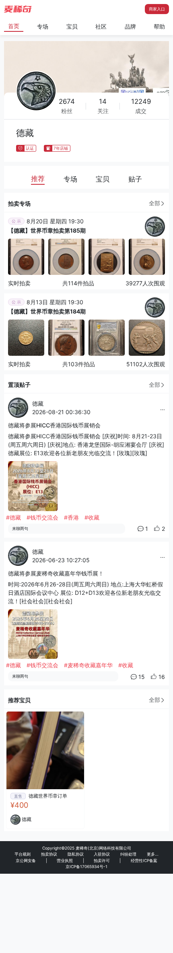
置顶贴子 (19, 384)
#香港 (71, 517)
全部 (154, 203)
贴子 (135, 179)
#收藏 (91, 517)
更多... (153, 854)
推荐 (38, 179)
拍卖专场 (19, 203)
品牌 (130, 26)
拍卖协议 (49, 854)
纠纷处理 (128, 854)
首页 (13, 26)
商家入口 (157, 8)
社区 (101, 26)
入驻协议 (102, 854)
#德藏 (13, 517)
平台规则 (22, 854)
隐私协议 (76, 854)
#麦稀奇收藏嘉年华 (88, 665)
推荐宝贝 (19, 700)
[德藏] (155, 226)
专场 (42, 26)
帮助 (159, 26)
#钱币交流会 (42, 517)
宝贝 (72, 26)
